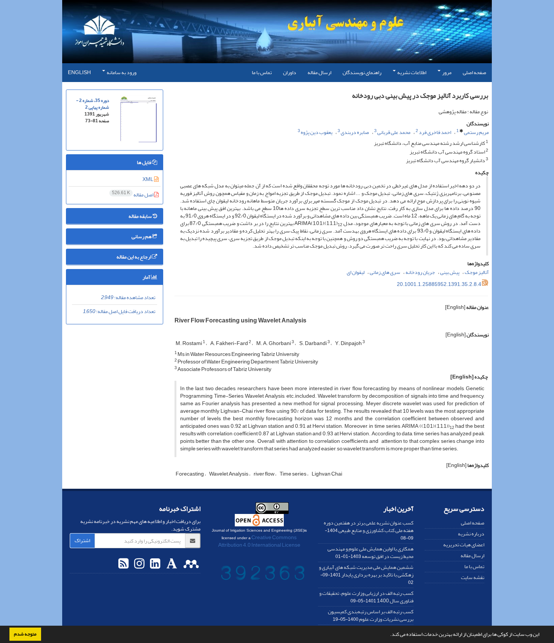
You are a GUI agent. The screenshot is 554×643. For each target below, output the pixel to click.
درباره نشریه (471, 534)
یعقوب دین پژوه (316, 132)
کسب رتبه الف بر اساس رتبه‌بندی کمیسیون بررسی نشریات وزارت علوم (370, 615)
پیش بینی (449, 272)
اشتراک (82, 540)
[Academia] (171, 564)
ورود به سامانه (121, 72)
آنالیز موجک (477, 272)
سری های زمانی (385, 272)
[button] (388, 635)
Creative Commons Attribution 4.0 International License (259, 541)
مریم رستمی (476, 132)
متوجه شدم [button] (25, 633)
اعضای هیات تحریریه (463, 545)
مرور (446, 72)
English (79, 72)
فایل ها (144, 162)
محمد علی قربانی (393, 132)
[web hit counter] (263, 575)
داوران (289, 72)
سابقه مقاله (141, 216)
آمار (146, 277)
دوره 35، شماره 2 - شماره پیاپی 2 (92, 104)
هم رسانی (142, 236)
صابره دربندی (355, 132)
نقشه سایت (472, 577)
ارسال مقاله (319, 72)
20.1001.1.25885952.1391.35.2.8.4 (439, 284)
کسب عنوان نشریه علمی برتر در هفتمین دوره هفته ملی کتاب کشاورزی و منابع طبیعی (368, 526)
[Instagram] (138, 564)
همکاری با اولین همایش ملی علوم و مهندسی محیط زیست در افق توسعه (370, 552)
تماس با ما (262, 72)
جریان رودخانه (420, 272)
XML (148, 179)
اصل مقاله (133, 195)
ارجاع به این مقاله (134, 257)
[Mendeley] (190, 564)
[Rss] (123, 564)
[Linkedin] (154, 564)
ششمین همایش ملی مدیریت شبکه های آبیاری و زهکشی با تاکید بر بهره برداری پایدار (366, 571)
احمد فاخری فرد (435, 132)
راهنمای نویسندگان (362, 72)
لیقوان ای (355, 272)
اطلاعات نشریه (411, 72)
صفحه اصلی (474, 72)
